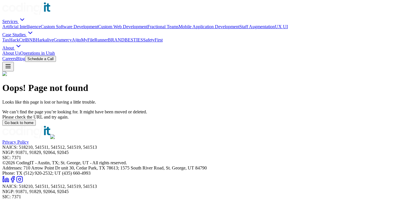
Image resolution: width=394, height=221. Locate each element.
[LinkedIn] (5, 181)
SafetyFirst (153, 39)
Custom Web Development (122, 26)
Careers (9, 58)
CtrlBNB (27, 39)
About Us (11, 53)
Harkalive (45, 39)
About (8, 47)
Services (10, 21)
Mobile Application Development (209, 26)
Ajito (76, 39)
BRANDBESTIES (125, 39)
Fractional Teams (163, 26)
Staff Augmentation (257, 26)
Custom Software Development (69, 26)
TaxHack (10, 39)
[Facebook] (12, 181)
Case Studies (14, 34)
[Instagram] (19, 181)
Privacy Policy (15, 142)
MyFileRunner (94, 39)
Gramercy (63, 39)
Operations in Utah (37, 53)
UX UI (281, 26)
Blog (20, 58)
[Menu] (8, 66)
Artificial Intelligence (21, 26)
